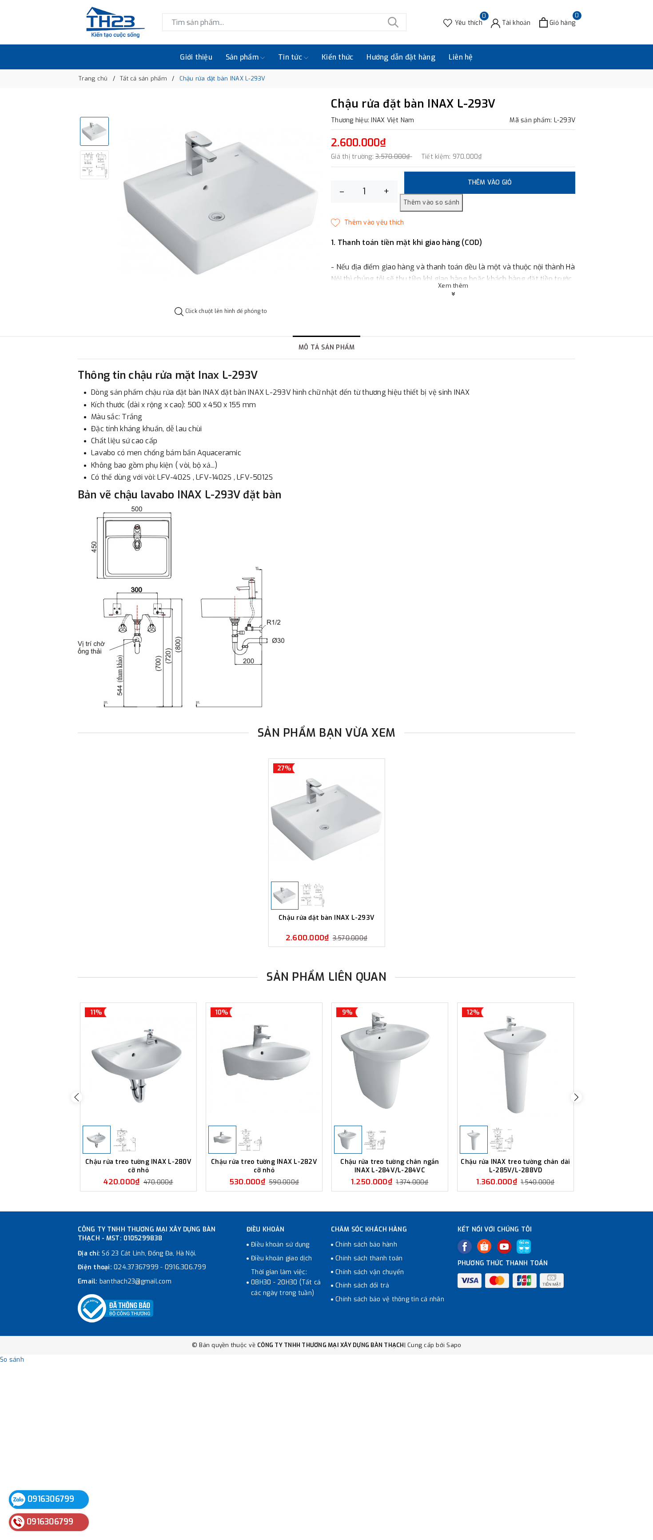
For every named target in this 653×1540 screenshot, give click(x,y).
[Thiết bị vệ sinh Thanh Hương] (115, 22)
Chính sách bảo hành (366, 1244)
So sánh (12, 1360)
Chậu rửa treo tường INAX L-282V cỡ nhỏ (264, 1166)
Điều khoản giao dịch (281, 1258)
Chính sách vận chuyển (369, 1272)
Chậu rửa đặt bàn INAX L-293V (326, 918)
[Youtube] (504, 1246)
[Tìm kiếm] (393, 22)
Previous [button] (76, 1097)
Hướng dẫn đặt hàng (400, 57)
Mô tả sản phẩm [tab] (327, 347)
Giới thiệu (196, 57)
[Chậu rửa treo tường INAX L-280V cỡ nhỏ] (138, 1063)
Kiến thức (337, 57)
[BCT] (115, 1308)
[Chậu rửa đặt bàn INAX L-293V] (327, 819)
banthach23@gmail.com (135, 1281)
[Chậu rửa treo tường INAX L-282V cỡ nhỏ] (264, 1063)
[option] (221, 202)
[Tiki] (524, 1246)
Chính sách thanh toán (368, 1258)
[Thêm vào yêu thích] (367, 222)
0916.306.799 (185, 1267)
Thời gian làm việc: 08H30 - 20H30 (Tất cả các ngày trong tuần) (286, 1283)
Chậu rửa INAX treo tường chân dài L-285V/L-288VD (515, 1166)
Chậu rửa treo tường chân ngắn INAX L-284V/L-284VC (389, 1166)
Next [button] (576, 1097)
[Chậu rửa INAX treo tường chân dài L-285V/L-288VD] (515, 1063)
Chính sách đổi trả (362, 1285)
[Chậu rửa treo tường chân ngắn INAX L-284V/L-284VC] (390, 1063)
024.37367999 (136, 1267)
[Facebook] (465, 1246)
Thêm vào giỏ (490, 182)
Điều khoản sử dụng (280, 1244)
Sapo (453, 1345)
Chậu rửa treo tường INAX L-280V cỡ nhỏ (138, 1166)
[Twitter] (484, 1246)
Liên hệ (461, 57)
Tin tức (291, 57)
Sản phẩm (243, 57)
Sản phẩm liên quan (326, 977)
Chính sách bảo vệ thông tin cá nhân (389, 1299)
